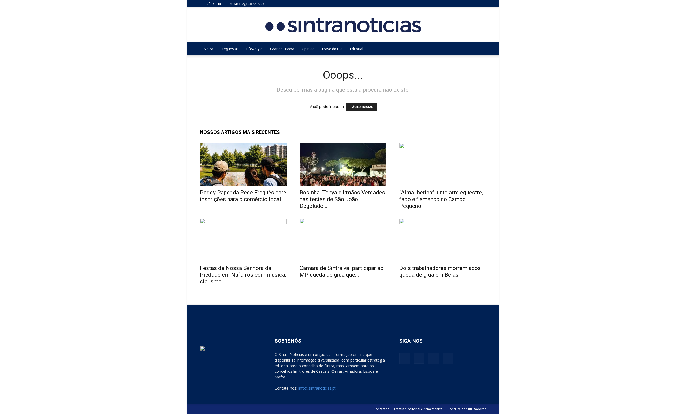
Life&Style (254, 48)
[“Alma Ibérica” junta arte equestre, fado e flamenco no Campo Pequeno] (442, 164)
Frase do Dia (332, 48)
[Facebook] (456, 3)
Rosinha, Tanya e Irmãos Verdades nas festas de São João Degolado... (342, 199)
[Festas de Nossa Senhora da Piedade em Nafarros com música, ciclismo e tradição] (243, 240)
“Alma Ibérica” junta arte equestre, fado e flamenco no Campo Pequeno (441, 199)
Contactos (381, 409)
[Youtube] (482, 3)
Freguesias (230, 48)
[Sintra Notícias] (343, 25)
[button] (479, 49)
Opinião (308, 48)
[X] (473, 3)
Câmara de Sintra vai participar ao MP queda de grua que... (341, 271)
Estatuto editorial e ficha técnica (418, 409)
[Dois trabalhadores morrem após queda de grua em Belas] (442, 240)
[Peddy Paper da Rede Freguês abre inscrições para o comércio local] (243, 164)
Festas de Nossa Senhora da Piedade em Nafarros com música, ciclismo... (243, 275)
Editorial (356, 48)
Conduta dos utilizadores (467, 409)
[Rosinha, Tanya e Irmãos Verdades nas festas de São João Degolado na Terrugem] (343, 164)
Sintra (208, 48)
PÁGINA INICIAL (362, 107)
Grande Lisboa (282, 48)
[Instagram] (464, 3)
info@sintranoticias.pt (317, 388)
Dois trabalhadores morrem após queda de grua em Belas (440, 271)
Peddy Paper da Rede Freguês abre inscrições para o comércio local (243, 195)
